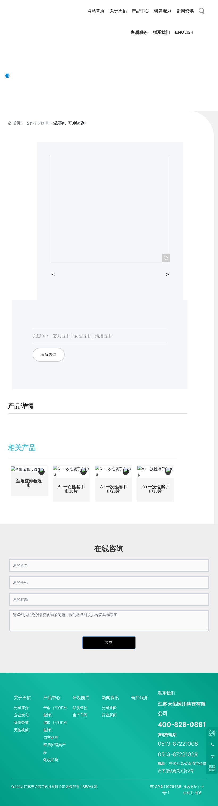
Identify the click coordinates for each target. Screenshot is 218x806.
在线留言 (212, 733)
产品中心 (26, 58)
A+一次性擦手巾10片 (71, 489)
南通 (198, 793)
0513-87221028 (178, 754)
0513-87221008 (178, 744)
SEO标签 (89, 786)
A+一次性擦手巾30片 (155, 489)
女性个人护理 (37, 123)
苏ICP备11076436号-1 (165, 789)
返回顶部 (212, 768)
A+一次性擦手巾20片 (113, 489)
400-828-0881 (182, 724)
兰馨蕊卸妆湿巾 (29, 483)
